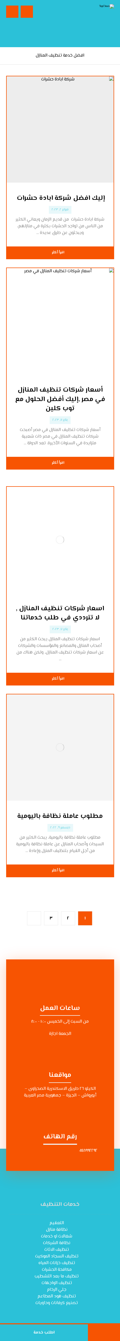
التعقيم (56, 1223)
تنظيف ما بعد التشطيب (57, 1276)
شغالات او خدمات (56, 1236)
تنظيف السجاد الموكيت (56, 1256)
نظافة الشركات (56, 1243)
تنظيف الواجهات (57, 1283)
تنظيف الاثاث (56, 1249)
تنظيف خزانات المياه (57, 1263)
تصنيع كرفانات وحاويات (56, 1303)
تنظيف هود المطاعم (56, 1296)
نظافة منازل (57, 1229)
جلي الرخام (56, 1289)
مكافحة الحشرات (57, 1269)
